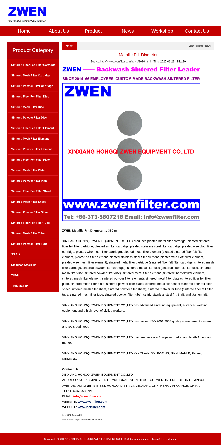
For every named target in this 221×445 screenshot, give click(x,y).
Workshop (162, 31)
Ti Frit (15, 275)
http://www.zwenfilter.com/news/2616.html (125, 61)
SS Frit (15, 254)
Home (24, 31)
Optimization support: (138, 439)
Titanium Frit (19, 286)
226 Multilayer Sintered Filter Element (84, 419)
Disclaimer (170, 439)
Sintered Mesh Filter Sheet (28, 201)
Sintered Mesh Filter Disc (27, 107)
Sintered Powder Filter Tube (29, 243)
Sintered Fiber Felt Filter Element (32, 128)
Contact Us (197, 31)
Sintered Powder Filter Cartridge (32, 86)
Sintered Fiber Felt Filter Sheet (31, 191)
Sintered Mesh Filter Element (30, 138)
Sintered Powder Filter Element (31, 149)
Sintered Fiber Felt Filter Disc (30, 96)
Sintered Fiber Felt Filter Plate (30, 159)
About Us (59, 31)
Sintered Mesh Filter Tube (28, 233)
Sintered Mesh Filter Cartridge (30, 75)
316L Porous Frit (74, 415)
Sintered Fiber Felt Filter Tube (30, 222)
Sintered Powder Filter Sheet (30, 212)
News (128, 31)
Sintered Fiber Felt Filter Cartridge (33, 64)
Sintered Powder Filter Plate (29, 180)
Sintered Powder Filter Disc (29, 117)
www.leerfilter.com (91, 407)
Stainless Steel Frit (23, 264)
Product (93, 31)
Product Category (33, 50)
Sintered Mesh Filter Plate (28, 170)
